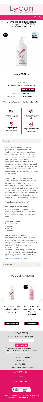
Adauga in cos (28, 90)
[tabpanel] (21, 51)
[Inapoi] (1, 22)
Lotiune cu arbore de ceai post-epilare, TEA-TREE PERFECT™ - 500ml (12, 307)
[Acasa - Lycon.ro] (21, 10)
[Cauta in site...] (40, 17)
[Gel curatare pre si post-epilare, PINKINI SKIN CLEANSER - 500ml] (31, 292)
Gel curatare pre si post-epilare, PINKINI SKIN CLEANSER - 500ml (31, 307)
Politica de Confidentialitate (17, 352)
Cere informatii (31, 102)
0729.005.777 (23, 364)
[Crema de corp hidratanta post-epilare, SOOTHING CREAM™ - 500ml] (21, 51)
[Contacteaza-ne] (29, 17)
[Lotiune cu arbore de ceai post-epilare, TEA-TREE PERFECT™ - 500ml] (11, 292)
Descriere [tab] (7, 141)
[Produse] (3, 17)
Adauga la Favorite (12, 102)
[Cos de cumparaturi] (35, 17)
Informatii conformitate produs (16, 258)
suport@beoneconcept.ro (22, 367)
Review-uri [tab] (9, 264)
